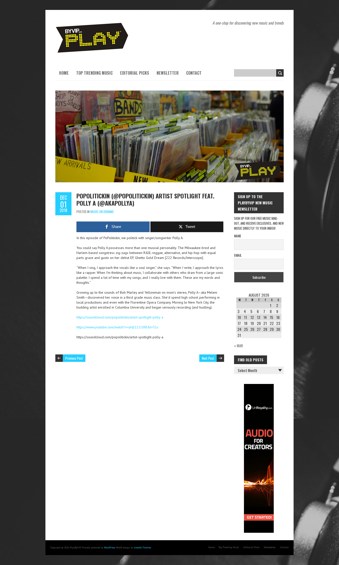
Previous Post (74, 358)
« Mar (238, 345)
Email (238, 255)
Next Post (208, 358)
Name (237, 235)
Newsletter (168, 73)
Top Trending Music (94, 73)
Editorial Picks (134, 73)
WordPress (109, 547)
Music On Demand (102, 211)
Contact (194, 73)
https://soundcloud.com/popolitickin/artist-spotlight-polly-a (119, 317)
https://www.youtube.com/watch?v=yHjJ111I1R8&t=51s (117, 327)
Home (64, 73)
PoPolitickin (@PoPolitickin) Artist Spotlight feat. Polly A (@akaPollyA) (145, 199)
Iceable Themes (142, 547)
